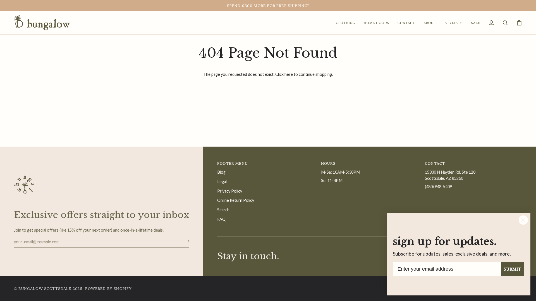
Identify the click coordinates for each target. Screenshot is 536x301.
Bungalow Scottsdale (44, 288)
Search (223, 209)
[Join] (184, 241)
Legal (222, 181)
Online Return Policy (235, 200)
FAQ (221, 219)
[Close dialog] (523, 220)
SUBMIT (512, 269)
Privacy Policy (229, 191)
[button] (346, 23)
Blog (221, 172)
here (288, 74)
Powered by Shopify (108, 288)
